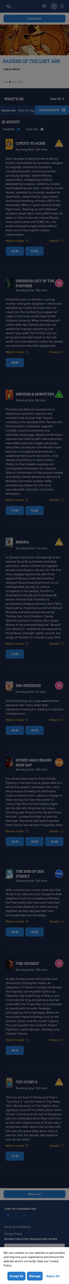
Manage (35, 1276)
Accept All (16, 1276)
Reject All (52, 1276)
